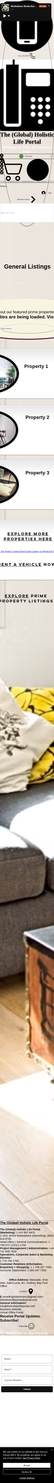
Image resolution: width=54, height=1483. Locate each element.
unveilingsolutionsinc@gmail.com (22, 1296)
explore (17, 595)
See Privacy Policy (31, 1457)
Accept (27, 1465)
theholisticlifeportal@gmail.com (18, 1299)
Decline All (27, 1471)
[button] (48, 5)
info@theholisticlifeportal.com (17, 1306)
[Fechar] (49, 1451)
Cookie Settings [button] (27, 1477)
